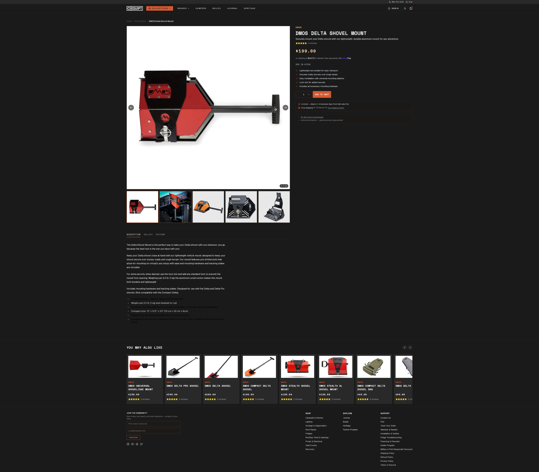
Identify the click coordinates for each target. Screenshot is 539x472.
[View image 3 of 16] (208, 207)
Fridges (309, 433)
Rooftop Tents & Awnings (317, 437)
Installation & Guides (390, 433)
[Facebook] (137, 444)
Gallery (148, 234)
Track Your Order (388, 425)
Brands (182, 8)
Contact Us (386, 418)
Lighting (309, 422)
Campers (201, 8)
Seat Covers (311, 445)
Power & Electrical (314, 441)
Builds (217, 8)
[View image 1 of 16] (142, 207)
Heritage (249, 8)
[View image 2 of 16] (175, 207)
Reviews (160, 234)
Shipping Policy (387, 453)
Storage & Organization (316, 425)
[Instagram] (128, 444)
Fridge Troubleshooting (391, 437)
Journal (232, 8)
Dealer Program (387, 445)
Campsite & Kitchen (314, 418)
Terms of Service (388, 465)
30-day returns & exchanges (312, 117)
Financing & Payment (390, 441)
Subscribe (133, 437)
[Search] (405, 8)
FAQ (382, 422)
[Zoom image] (208, 107)
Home (129, 21)
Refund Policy (387, 457)
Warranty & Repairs (389, 429)
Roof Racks (140, 21)
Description (134, 234)
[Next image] (285, 107)
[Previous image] (131, 107)
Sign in (395, 8)
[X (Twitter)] (141, 444)
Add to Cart (322, 94)
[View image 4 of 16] (241, 207)
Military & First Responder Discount (396, 449)
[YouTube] (132, 444)
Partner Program (350, 429)
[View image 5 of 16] (274, 207)
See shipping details (336, 108)
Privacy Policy (387, 461)
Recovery (310, 449)
